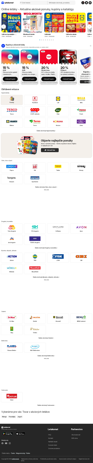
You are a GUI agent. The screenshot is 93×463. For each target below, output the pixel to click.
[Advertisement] (46, 204)
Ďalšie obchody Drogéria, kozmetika (46, 248)
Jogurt (20, 417)
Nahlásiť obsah (52, 442)
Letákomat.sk (15, 459)
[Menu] (90, 2)
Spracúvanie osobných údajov (67, 459)
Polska (28, 453)
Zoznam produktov (54, 448)
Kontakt (50, 438)
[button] (86, 2)
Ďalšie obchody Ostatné (46, 338)
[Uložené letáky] (82, 2)
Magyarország (20, 453)
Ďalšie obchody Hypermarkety (46, 130)
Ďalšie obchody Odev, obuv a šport (45, 187)
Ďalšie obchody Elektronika (46, 355)
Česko (13, 453)
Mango (4, 417)
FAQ (49, 435)
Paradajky (12, 417)
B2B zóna (74, 438)
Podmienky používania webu (48, 459)
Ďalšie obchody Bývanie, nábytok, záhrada (46, 277)
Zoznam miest (52, 445)
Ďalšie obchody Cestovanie (46, 405)
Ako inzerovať (75, 435)
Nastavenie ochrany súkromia (29, 459)
